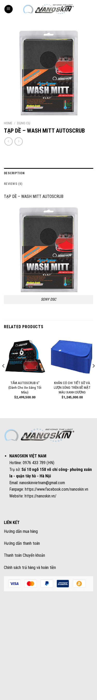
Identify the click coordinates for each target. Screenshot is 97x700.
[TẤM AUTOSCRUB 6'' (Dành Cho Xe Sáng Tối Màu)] (25, 356)
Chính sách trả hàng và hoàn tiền (30, 567)
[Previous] (3, 376)
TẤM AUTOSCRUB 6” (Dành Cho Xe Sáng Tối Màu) (24, 387)
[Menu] (8, 9)
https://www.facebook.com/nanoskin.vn (56, 489)
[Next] (93, 376)
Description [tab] (14, 173)
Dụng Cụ (23, 123)
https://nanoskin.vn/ (40, 496)
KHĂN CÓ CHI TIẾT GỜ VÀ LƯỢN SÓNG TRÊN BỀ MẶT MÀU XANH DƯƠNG (72, 387)
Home (8, 123)
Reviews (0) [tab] (13, 184)
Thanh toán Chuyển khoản (24, 555)
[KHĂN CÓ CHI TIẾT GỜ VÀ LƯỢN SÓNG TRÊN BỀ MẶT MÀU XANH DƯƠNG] (72, 356)
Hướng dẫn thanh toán (22, 543)
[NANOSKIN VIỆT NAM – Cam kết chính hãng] (48, 9)
